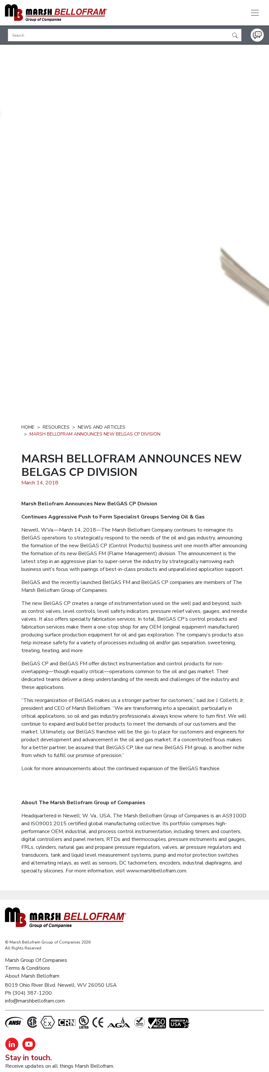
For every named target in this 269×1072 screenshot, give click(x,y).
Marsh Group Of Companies (36, 960)
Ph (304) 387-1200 (28, 993)
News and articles (101, 427)
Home (27, 427)
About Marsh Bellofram (32, 976)
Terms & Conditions (27, 968)
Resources (56, 427)
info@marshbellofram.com (35, 1000)
